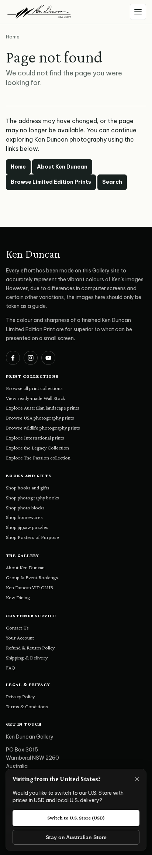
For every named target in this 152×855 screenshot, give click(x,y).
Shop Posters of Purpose (32, 537)
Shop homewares (24, 517)
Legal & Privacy (28, 684)
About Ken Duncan (62, 166)
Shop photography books (32, 498)
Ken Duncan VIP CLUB (29, 587)
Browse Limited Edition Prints (51, 182)
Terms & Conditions (27, 706)
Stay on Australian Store (76, 837)
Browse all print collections (34, 388)
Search (112, 182)
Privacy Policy (20, 696)
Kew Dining (18, 597)
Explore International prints (35, 438)
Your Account (20, 638)
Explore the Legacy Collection (37, 448)
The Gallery (22, 555)
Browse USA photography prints (40, 418)
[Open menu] (138, 12)
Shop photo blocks (25, 507)
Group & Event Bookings (32, 577)
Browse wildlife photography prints (43, 428)
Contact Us (17, 628)
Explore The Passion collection (38, 458)
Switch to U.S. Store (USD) (76, 818)
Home (18, 166)
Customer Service (31, 615)
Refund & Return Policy (30, 648)
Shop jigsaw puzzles (27, 527)
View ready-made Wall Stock (35, 398)
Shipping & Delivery (27, 658)
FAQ (10, 668)
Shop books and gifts (27, 488)
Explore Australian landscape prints (42, 408)
